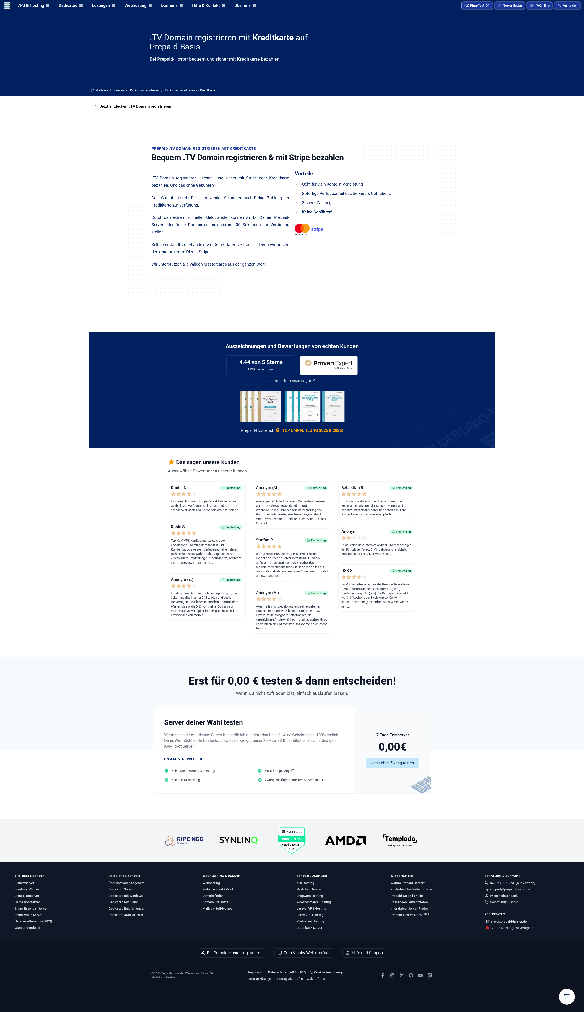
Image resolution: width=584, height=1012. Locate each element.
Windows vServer (27, 889)
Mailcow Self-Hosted (218, 908)
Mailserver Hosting (310, 921)
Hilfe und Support (367, 952)
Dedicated (68, 5)
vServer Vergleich (27, 927)
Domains (169, 5)
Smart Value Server (28, 915)
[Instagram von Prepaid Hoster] (392, 975)
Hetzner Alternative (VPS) (33, 921)
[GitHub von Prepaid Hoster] (411, 975)
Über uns (242, 5)
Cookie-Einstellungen (329, 972)
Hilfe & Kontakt (206, 5)
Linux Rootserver (27, 896)
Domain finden (213, 896)
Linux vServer (24, 883)
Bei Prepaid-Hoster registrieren (234, 952)
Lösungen (101, 5)
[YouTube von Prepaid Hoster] (420, 975)
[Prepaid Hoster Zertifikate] (292, 406)
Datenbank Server (309, 927)
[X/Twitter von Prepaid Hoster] (401, 975)
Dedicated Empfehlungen (127, 908)
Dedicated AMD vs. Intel (126, 915)
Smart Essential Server (31, 908)
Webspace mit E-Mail (218, 889)
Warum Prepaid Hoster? (408, 883)
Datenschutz (277, 972)
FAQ (303, 972)
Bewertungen (261, 369)
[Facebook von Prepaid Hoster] (383, 975)
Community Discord (504, 902)
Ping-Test (477, 5)
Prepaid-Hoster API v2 (410, 915)
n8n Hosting (305, 883)
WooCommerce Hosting (314, 902)
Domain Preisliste (215, 902)
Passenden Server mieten (409, 902)
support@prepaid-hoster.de (510, 889)
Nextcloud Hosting (310, 889)
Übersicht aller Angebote (127, 883)
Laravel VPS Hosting (311, 908)
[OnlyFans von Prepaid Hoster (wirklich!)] (430, 975)
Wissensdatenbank (504, 896)
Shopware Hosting (310, 896)
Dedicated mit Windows (126, 896)
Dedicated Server (121, 889)
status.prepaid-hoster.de (509, 921)
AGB (293, 972)
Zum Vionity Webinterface (307, 952)
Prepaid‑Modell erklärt (407, 896)
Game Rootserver (27, 902)
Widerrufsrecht (317, 979)
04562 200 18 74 (502, 883)
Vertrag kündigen (260, 979)
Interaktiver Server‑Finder (409, 908)
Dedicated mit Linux (123, 902)
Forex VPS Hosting (310, 915)
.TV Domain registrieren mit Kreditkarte (189, 90)
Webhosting (135, 5)
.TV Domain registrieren (144, 90)
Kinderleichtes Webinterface (411, 889)
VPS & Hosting (30, 5)
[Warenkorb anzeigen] (567, 997)
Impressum (256, 972)
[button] (567, 5)
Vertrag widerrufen (289, 979)
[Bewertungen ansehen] (329, 365)
